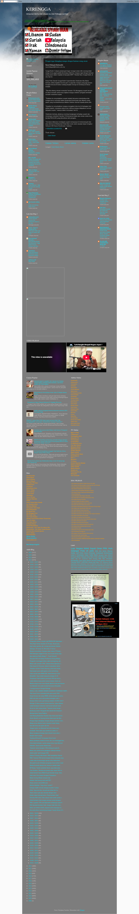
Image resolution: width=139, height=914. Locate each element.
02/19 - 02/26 (34, 845)
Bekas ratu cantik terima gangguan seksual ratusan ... (46, 750)
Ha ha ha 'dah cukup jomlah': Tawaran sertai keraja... (46, 708)
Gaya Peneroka (33, 193)
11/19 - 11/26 (34, 577)
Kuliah (87, 569)
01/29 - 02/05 (34, 853)
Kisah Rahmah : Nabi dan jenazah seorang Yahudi (34, 186)
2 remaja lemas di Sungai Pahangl (40, 688)
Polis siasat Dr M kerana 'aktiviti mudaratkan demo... (45, 666)
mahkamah (105, 569)
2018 (30, 876)
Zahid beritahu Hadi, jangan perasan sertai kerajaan (45, 800)
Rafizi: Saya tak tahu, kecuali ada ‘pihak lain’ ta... (44, 790)
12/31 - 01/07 (34, 562)
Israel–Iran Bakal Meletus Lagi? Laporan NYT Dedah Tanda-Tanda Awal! (106, 140)
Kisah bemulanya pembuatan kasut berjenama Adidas (33, 254)
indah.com (31, 130)
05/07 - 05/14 (34, 818)
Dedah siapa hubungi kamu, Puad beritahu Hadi (44, 795)
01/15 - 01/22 (34, 858)
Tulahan (31, 183)
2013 (30, 888)
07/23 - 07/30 (34, 619)
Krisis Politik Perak (80, 565)
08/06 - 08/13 (34, 614)
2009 (30, 898)
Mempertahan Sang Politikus (38, 713)
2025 (30, 555)
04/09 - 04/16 (34, 828)
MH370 (110, 555)
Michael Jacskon (105, 565)
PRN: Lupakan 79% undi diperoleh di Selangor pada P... (46, 802)
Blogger (82, 910)
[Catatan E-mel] (66, 128)
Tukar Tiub (103, 166)
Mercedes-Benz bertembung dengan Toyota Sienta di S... (47, 810)
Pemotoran (109, 560)
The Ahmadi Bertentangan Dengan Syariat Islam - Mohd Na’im (106, 160)
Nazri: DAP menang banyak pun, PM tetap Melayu (34, 133)
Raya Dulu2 (95, 569)
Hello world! (31, 261)
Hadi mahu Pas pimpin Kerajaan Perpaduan (43, 775)
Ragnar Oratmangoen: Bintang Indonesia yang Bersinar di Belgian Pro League (106, 129)
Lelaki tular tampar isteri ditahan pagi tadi (34, 109)
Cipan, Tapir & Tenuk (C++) (33, 228)
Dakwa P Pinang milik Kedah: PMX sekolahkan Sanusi (46, 755)
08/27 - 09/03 (34, 607)
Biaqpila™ (31, 177)
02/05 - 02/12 (34, 850)
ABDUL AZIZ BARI (96, 565)
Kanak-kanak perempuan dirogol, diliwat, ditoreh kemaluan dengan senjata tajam (105, 234)
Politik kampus (101, 560)
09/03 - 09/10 (34, 604)
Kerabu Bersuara (105, 136)
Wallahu (100, 569)
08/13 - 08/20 (34, 611)
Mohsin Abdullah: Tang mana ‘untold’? (41, 785)
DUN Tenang (93, 558)
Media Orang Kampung (32, 106)
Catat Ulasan (52, 135)
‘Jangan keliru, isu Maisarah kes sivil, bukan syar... (45, 728)
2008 (30, 901)
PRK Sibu (102, 558)
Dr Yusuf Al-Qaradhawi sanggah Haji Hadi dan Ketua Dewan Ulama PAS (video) (50, 451)
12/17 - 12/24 (34, 567)
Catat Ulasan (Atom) (57, 147)
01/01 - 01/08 (34, 863)
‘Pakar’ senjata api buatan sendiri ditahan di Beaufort (106, 186)
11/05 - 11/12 (34, 582)
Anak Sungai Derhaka (104, 155)
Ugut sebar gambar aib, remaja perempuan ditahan (45, 646)
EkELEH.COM (104, 125)
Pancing (91, 569)
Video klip (74, 558)
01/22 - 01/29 (34, 855)
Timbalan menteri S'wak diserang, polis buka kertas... (46, 668)
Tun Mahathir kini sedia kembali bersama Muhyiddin (45, 686)
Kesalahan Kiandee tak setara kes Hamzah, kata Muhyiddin (105, 211)
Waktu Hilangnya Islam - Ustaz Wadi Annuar (33, 142)
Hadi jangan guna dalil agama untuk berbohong (44, 671)
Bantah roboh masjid (36, 735)
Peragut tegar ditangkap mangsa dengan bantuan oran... (47, 720)
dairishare (31, 251)
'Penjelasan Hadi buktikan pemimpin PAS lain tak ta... (45, 678)
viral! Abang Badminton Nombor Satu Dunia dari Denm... (46, 715)
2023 (30, 560)
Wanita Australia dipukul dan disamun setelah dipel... (45, 765)
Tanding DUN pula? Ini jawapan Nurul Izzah (43, 738)
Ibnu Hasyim (32, 115)
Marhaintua (88, 565)
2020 (30, 871)
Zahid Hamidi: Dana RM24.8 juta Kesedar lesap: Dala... (46, 773)
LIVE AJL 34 (31, 179)
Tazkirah (110, 557)
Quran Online (30, 536)
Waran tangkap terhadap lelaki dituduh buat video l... (45, 733)
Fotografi (100, 567)
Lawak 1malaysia (82, 569)
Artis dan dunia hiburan (104, 551)
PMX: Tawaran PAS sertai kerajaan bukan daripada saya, (47, 758)
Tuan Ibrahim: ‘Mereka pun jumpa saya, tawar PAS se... (46, 770)
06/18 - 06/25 (34, 631)
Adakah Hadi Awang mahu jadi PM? (40, 780)
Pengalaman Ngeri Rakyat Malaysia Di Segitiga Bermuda (44, 402)
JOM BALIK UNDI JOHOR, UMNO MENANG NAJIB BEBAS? (105, 118)
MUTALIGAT (32, 119)
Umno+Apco (100, 564)
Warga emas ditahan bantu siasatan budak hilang (44, 723)
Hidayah (83, 557)
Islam (103, 567)
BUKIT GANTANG (82, 562)
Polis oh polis (87, 551)
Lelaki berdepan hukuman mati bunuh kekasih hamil (45, 706)
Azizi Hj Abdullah (91, 564)
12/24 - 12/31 (34, 564)
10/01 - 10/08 (34, 594)
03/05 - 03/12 (34, 840)
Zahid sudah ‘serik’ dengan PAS (39, 753)
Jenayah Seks (103, 555)
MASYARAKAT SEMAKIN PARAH (105, 228)
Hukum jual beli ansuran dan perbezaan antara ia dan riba (33, 221)
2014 (30, 886)
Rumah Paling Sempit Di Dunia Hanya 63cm (34, 100)
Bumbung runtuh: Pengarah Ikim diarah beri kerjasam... (46, 710)
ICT (80, 558)
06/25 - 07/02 (34, 629)
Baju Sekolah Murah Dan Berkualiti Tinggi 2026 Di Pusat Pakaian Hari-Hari (34, 244)
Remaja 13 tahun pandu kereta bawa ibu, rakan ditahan (46, 703)
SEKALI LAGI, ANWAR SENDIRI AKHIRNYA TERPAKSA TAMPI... (49, 691)
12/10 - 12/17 (34, 569)
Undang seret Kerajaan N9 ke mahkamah (104, 201)
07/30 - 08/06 (34, 616)
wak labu (103, 207)
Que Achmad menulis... (32, 239)
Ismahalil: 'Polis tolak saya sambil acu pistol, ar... (44, 730)
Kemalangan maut (76, 560)
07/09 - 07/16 (34, 624)
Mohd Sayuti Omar (93, 548)
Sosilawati (99, 553)
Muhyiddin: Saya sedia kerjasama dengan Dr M (44, 676)
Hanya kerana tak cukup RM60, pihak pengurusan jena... (47, 696)
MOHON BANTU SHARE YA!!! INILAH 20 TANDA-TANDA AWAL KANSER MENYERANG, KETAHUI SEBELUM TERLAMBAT (49, 383)
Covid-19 (85, 558)
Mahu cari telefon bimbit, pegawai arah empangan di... (46, 807)
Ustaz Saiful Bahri (91, 555)
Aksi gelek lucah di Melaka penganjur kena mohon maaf (46, 763)
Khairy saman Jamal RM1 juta (39, 783)
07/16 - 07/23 (34, 621)
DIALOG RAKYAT (105, 183)
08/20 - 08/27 (34, 609)
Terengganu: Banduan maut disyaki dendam (106, 65)
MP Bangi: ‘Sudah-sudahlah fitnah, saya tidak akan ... (46, 768)
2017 (30, 878)
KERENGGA (38, 9)
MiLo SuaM (32, 157)
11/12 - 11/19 (34, 579)
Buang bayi (92, 562)
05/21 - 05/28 (34, 813)
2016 (30, 881)
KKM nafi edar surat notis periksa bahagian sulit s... (45, 698)
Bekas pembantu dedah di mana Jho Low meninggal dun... (47, 740)
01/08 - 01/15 (34, 860)
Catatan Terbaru (52, 143)
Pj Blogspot (103, 146)
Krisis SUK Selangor (100, 557)
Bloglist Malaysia (105, 198)
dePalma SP (32, 260)
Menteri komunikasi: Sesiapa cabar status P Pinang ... (46, 651)
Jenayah (73, 557)
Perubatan (109, 558)
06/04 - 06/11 (34, 636)
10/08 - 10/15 (34, 592)
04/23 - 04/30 (34, 823)
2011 (30, 893)
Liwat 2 (73, 555)
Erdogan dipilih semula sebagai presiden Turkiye (44, 787)
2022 (30, 866)
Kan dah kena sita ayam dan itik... (40, 725)
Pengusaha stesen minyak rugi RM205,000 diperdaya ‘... (47, 641)
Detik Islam (32, 139)
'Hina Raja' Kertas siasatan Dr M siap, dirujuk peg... (45, 643)
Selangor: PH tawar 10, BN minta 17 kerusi (42, 648)
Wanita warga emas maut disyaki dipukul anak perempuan (47, 683)
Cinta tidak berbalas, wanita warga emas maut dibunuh (46, 743)
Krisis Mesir (90, 557)
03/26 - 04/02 (34, 833)
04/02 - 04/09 (34, 830)
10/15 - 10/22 (34, 589)
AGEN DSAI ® (104, 114)
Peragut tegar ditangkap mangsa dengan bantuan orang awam (66, 61)
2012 (30, 891)
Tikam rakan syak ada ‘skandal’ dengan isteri (43, 792)
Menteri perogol (91, 560)
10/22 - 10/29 (34, 587)
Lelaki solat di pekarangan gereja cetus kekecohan (45, 760)
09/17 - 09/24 (34, 599)
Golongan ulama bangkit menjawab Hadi (105, 108)
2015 (30, 883)
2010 (30, 896)
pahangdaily (104, 71)
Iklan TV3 (99, 562)
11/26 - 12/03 (34, 574)
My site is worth (32, 84)
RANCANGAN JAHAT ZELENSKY (106, 168)
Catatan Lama (88, 143)
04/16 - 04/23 (34, 825)
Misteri (79, 557)
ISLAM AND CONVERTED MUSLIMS (104, 243)
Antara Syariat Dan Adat (80, 567)
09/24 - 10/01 (34, 597)
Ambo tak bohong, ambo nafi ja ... (33, 205)
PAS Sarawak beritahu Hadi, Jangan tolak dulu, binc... (46, 805)
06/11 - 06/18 (34, 634)
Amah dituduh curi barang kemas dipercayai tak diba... (46, 718)
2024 (30, 557)
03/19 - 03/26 (34, 835)
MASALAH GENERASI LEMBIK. (34, 152)
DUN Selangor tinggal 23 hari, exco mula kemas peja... (46, 653)
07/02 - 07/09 (34, 626)
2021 (30, 868)
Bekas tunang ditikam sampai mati (40, 778)
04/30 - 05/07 (34, 820)
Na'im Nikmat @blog (32, 149)
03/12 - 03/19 (34, 838)
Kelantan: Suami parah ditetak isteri (40, 745)
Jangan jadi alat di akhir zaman (105, 148)
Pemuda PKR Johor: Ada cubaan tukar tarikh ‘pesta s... (46, 797)
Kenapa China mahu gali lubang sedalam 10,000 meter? (47, 701)
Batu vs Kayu (32, 170)
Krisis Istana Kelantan (87, 553)
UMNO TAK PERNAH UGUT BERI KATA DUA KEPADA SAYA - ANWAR (34, 123)
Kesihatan (80, 555)
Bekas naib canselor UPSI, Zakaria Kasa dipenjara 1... (46, 663)
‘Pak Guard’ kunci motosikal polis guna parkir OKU (45, 693)
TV (87, 567)
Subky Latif (75, 553)
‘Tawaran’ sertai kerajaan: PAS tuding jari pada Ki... (45, 748)
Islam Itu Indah (104, 218)
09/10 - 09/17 (34, 602)
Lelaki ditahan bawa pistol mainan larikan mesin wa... (45, 681)
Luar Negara (77, 548)
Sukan (84, 560)
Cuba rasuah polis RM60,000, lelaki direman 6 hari (45, 673)
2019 (30, 873)
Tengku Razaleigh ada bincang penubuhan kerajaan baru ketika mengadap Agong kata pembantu (34, 162)
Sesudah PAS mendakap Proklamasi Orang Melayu (45, 658)
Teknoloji (73, 562)
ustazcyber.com (33, 217)
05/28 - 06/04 (34, 639)
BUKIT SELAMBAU (93, 567)
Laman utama (70, 143)
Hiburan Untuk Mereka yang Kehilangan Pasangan (106, 221)
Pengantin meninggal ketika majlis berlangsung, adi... (46, 661)
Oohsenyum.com (33, 98)
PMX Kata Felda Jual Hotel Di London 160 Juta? (34, 232)
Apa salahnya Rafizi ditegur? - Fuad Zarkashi (43, 656)
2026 (30, 552)
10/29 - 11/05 (34, 584)
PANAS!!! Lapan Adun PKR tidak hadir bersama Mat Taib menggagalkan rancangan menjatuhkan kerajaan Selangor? (44, 421)
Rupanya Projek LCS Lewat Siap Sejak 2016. (105, 177)
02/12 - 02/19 (34, 848)
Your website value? (32, 87)
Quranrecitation (31, 538)
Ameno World (104, 174)
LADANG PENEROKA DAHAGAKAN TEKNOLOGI (34, 196)
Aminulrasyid (108, 553)
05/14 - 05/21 (34, 815)
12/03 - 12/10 (34, 572)
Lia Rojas (102, 246)
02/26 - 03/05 (34, 843)
